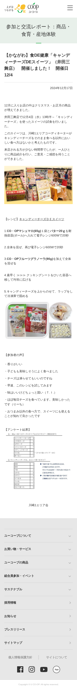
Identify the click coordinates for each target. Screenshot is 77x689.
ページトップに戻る (67, 518)
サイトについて (56, 657)
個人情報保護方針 (20, 657)
